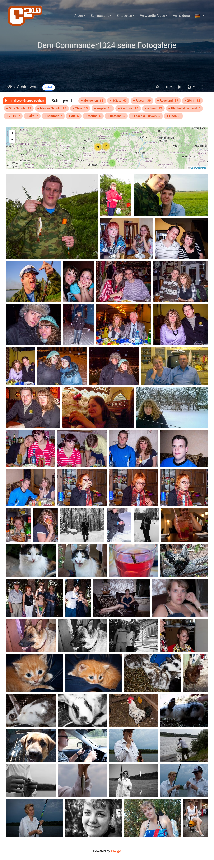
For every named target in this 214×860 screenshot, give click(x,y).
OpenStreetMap (198, 167)
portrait (49, 87)
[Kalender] (190, 87)
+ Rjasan (142, 101)
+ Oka (32, 116)
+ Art (74, 116)
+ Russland (167, 101)
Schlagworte (100, 16)
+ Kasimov (128, 108)
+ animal (153, 108)
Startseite (9, 87)
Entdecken (124, 16)
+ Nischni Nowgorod (184, 108)
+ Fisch (173, 116)
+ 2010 (13, 116)
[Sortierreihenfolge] (168, 87)
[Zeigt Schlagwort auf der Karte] (202, 87)
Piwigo (116, 851)
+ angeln (103, 108)
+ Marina (93, 116)
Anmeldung (181, 16)
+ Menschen (92, 101)
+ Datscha (116, 116)
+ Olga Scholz (18, 108)
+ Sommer (53, 116)
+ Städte (118, 101)
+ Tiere (80, 108)
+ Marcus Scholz (51, 108)
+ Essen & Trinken (145, 116)
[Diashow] (179, 87)
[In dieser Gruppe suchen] (157, 87)
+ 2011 (192, 101)
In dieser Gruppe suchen (27, 101)
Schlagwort (27, 86)
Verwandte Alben (152, 16)
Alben (78, 16)
